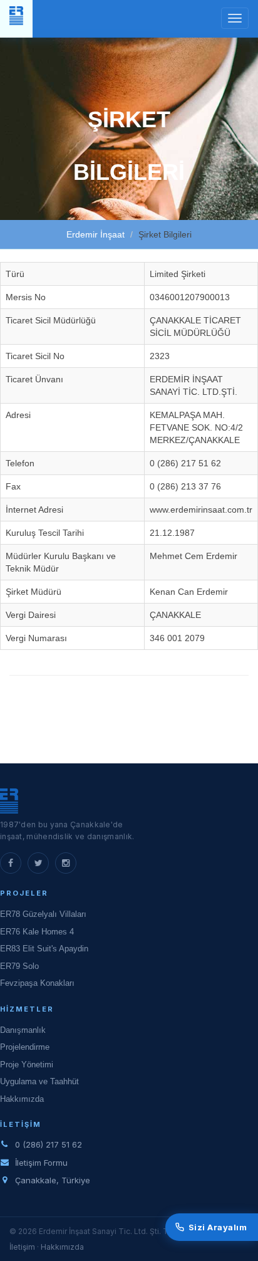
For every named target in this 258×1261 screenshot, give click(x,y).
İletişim (22, 1247)
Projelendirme (24, 1047)
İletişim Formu (41, 1163)
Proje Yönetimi (26, 1064)
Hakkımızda (22, 1099)
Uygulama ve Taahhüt (39, 1081)
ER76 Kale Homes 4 (37, 931)
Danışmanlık (23, 1030)
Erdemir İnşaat (95, 234)
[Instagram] (65, 863)
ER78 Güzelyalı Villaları (43, 914)
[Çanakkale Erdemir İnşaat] (16, 19)
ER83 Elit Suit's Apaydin (44, 948)
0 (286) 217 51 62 (48, 1144)
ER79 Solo (19, 966)
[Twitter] (38, 863)
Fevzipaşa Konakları (37, 983)
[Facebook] (10, 863)
